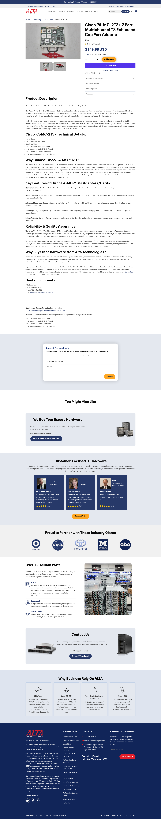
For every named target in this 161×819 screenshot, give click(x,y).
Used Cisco (49, 20)
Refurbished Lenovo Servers (70, 761)
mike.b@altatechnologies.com (41, 292)
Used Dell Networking (71, 786)
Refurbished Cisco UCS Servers (69, 767)
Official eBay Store (70, 737)
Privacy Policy (117, 815)
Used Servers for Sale (71, 740)
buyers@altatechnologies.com (46, 438)
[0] (134, 11)
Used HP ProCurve (69, 789)
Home (28, 20)
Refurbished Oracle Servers (70, 774)
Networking (37, 20)
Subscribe (126, 757)
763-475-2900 (90, 737)
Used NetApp (68, 778)
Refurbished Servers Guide (70, 794)
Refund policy (68, 803)
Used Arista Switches (70, 782)
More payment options (110, 70)
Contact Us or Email (80, 656)
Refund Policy (130, 815)
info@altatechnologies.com (94, 741)
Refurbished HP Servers (68, 749)
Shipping (88, 54)
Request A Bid (80, 516)
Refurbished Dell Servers (69, 755)
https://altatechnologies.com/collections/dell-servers (45, 311)
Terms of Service (69, 799)
